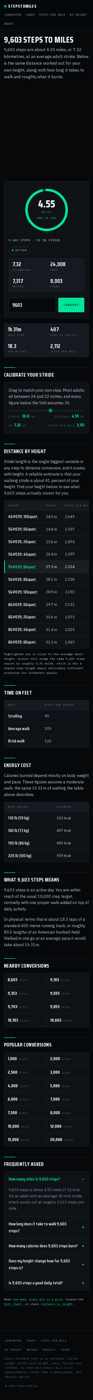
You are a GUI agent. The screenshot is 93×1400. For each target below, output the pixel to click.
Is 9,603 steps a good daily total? (36, 1282)
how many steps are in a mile (37, 1299)
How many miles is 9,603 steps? (34, 1179)
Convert (71, 305)
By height (78, 15)
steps (18, 979)
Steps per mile (52, 15)
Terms (65, 1349)
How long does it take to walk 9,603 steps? (37, 1227)
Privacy (49, 1349)
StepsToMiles (22, 6)
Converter (13, 15)
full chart (13, 1304)
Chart (30, 15)
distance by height (57, 1304)
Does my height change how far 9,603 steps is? (39, 1264)
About (9, 23)
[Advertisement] (46, 130)
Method (32, 1349)
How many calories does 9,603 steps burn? (43, 1245)
